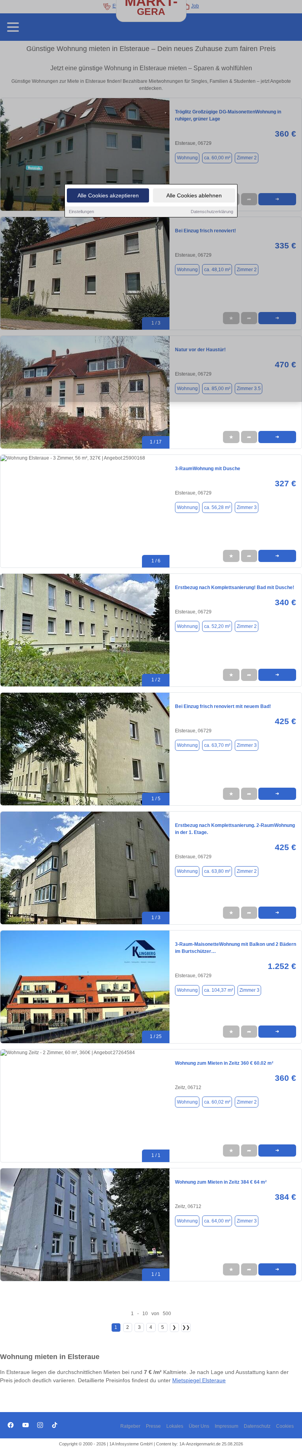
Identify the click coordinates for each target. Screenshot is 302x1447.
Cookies (285, 1426)
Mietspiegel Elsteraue (199, 1380)
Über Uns (199, 1426)
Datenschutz (257, 1426)
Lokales (174, 1426)
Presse (153, 1426)
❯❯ (186, 1327)
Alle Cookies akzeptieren (108, 195)
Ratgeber (130, 1426)
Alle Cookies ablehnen (194, 195)
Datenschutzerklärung (212, 211)
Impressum (226, 1426)
